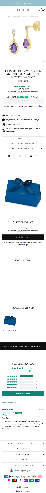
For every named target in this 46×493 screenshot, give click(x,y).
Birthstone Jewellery (17, 16)
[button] (20, 86)
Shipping (20, 91)
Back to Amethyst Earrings (25, 346)
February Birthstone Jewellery (31, 16)
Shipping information (23, 144)
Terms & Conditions (22, 465)
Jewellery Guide (22, 460)
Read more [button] (6, 428)
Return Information (23, 148)
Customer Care (22, 454)
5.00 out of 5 (29, 368)
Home (8, 16)
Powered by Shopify (23, 491)
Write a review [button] (23, 393)
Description (23, 139)
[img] (7, 409)
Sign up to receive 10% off (22, 443)
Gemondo (22, 449)
